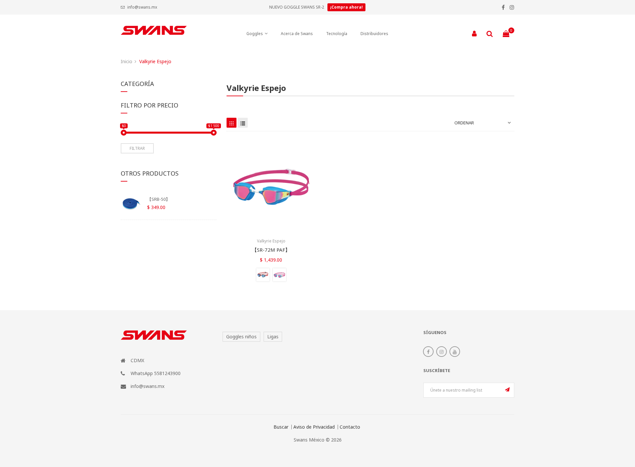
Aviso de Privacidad (314, 427)
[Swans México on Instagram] (441, 351)
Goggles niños (241, 336)
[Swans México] (154, 33)
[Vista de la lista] (243, 123)
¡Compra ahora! (346, 7)
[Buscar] (490, 33)
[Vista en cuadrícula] (231, 123)
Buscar (281, 427)
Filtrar (137, 148)
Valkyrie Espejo (271, 241)
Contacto (350, 427)
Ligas (272, 336)
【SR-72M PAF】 (271, 250)
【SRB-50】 (158, 199)
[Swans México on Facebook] (428, 351)
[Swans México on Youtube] (454, 351)
